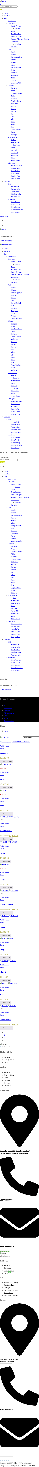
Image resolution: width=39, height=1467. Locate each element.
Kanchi (13, 52)
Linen (13, 148)
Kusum (13, 132)
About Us (7, 16)
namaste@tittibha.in (7, 1247)
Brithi (2, 805)
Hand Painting (15, 212)
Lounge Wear (15, 179)
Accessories (15, 42)
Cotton (13, 140)
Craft (9, 49)
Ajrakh (13, 65)
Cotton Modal (15, 145)
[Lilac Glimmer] (8, 1006)
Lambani (14, 73)
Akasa (13, 116)
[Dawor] (8, 842)
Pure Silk (14, 150)
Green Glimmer (6, 904)
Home (6, 13)
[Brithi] (4, 791)
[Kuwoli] (8, 983)
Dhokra (13, 54)
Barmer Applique (16, 57)
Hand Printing (15, 207)
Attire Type (11, 163)
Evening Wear (15, 176)
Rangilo (13, 109)
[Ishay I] (8, 938)
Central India (15, 186)
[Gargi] (4, 864)
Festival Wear (15, 168)
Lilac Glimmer (5, 1019)
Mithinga (14, 135)
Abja (12, 119)
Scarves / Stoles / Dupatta (20, 39)
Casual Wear (15, 171)
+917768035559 (6, 1200)
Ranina (13, 111)
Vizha (13, 96)
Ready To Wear (16, 26)
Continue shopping (6, 240)
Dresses (17, 29)
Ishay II (3, 972)
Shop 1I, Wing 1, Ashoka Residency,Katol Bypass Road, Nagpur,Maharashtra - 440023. (9, 1361)
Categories (11, 23)
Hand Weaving (16, 202)
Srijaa (13, 91)
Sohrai (13, 78)
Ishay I (2, 949)
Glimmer (14, 106)
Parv (12, 114)
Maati (13, 124)
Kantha (13, 60)
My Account (4, 216)
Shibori (13, 80)
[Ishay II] (8, 961)
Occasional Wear (16, 166)
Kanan (13, 122)
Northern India (16, 194)
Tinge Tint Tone (16, 129)
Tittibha (14, 1463)
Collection (11, 85)
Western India (15, 191)
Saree (13, 31)
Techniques (11, 199)
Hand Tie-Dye (15, 204)
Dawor (3, 853)
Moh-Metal (14, 104)
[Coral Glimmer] (9, 817)
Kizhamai (14, 98)
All (4, 705)
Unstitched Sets (16, 34)
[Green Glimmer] (9, 891)
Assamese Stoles (16, 83)
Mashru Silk (15, 155)
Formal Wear (15, 173)
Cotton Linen (15, 142)
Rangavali (14, 88)
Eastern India (15, 189)
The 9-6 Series (16, 101)
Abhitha (3, 779)
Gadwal (13, 62)
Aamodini (4, 753)
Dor (12, 127)
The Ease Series (16, 93)
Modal (13, 158)
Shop (5, 18)
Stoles (6, 718)
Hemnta (3, 927)
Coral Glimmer (6, 830)
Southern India (16, 197)
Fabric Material (12, 137)
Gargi (2, 879)
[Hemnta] (9, 916)
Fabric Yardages (16, 36)
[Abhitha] (5, 764)
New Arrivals (12, 21)
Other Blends (15, 160)
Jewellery (18, 44)
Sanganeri (14, 75)
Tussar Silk (14, 153)
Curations (7, 181)
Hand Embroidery (17, 210)
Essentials (14, 47)
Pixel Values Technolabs (27, 1466)
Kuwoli (2, 994)
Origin (9, 184)
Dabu (13, 70)
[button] (0, 232)
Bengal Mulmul (16, 67)
